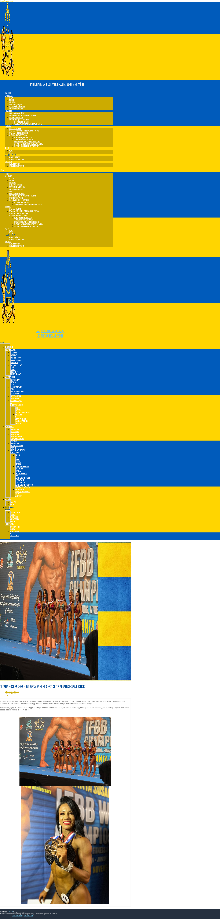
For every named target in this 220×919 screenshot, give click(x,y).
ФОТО (11, 153)
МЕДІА (7, 148)
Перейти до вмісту (7, 1)
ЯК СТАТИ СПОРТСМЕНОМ (21, 122)
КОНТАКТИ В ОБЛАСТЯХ (16, 166)
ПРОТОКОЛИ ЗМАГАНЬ (16, 118)
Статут (11, 100)
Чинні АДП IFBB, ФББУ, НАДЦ (23, 137)
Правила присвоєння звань (18, 133)
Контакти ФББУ (14, 164)
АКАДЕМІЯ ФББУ (14, 157)
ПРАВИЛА (8, 126)
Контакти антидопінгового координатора (28, 144)
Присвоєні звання (15, 105)
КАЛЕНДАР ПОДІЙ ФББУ (17, 113)
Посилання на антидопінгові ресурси (27, 142)
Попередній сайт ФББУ (17, 107)
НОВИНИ (8, 93)
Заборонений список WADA (23, 140)
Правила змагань (15, 129)
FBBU (11, 912)
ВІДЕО (11, 151)
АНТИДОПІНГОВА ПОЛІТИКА (18, 135)
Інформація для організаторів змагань (22, 116)
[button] (56, 170)
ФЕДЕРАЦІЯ (8, 96)
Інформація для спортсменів (19, 120)
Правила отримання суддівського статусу (24, 131)
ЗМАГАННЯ (8, 111)
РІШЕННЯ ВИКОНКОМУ (16, 109)
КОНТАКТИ (8, 162)
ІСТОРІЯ (11, 98)
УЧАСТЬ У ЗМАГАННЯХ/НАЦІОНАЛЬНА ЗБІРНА (28, 124)
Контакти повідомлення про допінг (26, 146)
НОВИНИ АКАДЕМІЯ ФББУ (17, 160)
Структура (12, 102)
